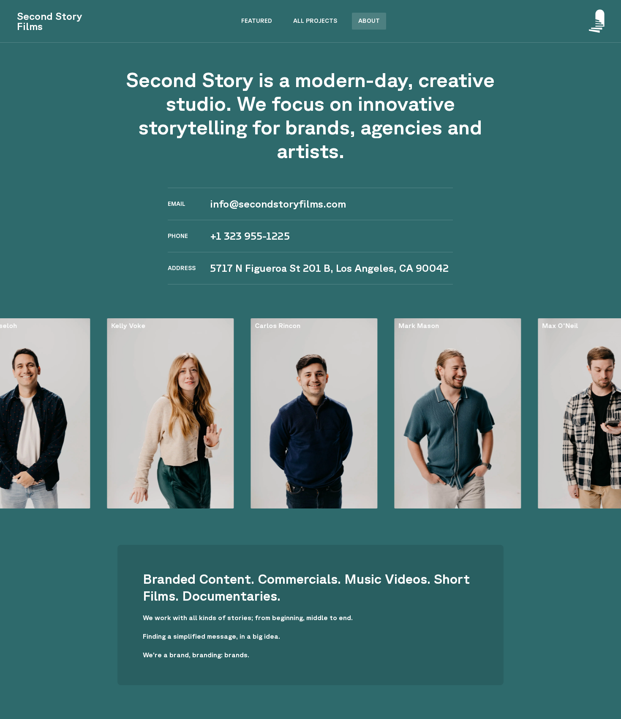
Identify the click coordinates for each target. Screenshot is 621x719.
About (369, 20)
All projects (315, 20)
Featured (256, 20)
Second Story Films (49, 21)
